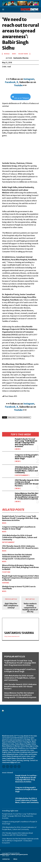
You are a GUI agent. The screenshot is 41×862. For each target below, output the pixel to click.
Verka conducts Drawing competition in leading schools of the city (30, 608)
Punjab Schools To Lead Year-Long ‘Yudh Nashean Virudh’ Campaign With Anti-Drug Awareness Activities (26, 442)
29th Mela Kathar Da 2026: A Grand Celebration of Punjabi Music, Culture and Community (26, 470)
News (18, 449)
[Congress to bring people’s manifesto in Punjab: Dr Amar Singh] (7, 458)
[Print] (28, 72)
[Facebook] (4, 72)
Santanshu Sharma (20, 58)
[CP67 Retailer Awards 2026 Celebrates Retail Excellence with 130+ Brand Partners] (7, 484)
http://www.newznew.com (11, 636)
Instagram (28, 79)
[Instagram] (7, 766)
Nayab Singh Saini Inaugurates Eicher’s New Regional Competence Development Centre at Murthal (20, 578)
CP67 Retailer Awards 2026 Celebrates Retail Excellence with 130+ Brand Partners (27, 483)
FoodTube (6, 572)
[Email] (23, 72)
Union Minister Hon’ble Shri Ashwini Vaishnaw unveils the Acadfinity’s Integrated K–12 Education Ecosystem (26, 496)
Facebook (10, 82)
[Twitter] (9, 72)
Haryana (5, 582)
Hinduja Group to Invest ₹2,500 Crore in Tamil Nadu (19, 587)
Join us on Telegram (21, 98)
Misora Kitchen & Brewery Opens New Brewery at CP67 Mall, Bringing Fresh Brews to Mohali (20, 567)
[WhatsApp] (14, 72)
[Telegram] (33, 72)
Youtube (18, 85)
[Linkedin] (19, 72)
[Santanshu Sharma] (4, 58)
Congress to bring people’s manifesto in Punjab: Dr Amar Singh (26, 457)
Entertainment (22, 475)
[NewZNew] (29, 9)
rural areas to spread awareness (19, 417)
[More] (38, 72)
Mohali (7, 53)
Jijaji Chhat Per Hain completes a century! (11, 606)
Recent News (23, 53)
